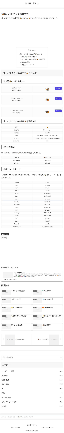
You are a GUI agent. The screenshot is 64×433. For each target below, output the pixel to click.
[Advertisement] (32, 33)
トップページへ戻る (16, 427)
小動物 (4, 237)
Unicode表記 (26, 62)
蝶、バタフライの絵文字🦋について (31, 54)
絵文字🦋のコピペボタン (29, 56)
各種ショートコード (28, 65)
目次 (29, 50)
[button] (61, 357)
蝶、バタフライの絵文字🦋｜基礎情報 (33, 59)
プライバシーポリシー (48, 427)
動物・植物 (5, 234)
